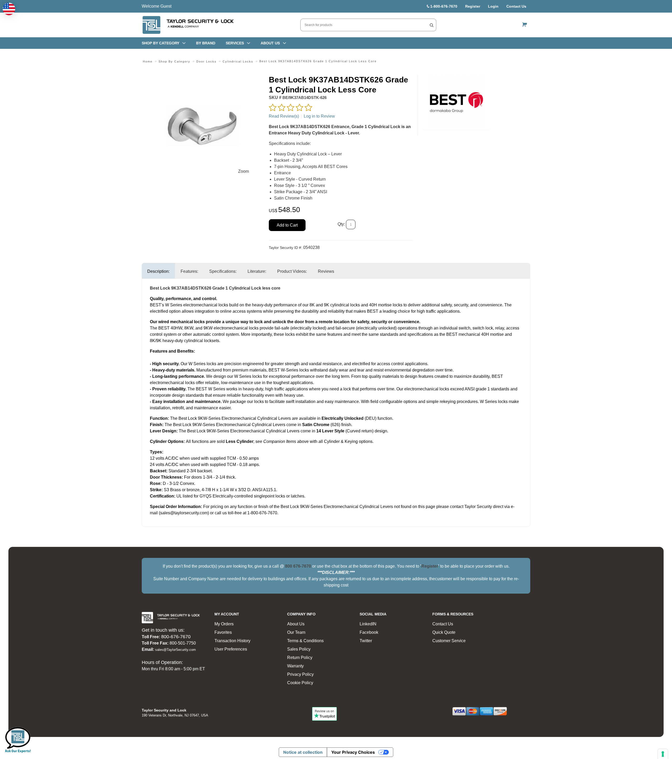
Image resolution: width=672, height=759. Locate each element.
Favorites (223, 632)
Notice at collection (303, 752)
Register (472, 6)
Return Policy (299, 657)
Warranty (295, 666)
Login (493, 6)
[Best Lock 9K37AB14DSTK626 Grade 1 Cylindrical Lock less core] (202, 78)
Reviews (326, 271)
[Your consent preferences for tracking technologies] (663, 754)
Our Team (296, 632)
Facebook (369, 632)
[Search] (431, 25)
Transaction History (232, 640)
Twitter (366, 640)
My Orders (224, 624)
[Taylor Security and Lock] (188, 25)
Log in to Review (319, 116)
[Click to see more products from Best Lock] (456, 102)
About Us (295, 624)
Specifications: (223, 271)
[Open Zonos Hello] (9, 9)
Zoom (243, 171)
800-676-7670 (176, 636)
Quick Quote (443, 632)
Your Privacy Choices (353, 752)
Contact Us (516, 6)
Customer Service (449, 640)
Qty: (341, 224)
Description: (158, 271)
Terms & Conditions (305, 640)
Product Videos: (292, 271)
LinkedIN (368, 624)
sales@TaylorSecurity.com (175, 650)
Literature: (257, 271)
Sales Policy (299, 649)
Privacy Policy (300, 674)
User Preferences (230, 649)
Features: (189, 271)
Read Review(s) (284, 116)
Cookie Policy (300, 683)
